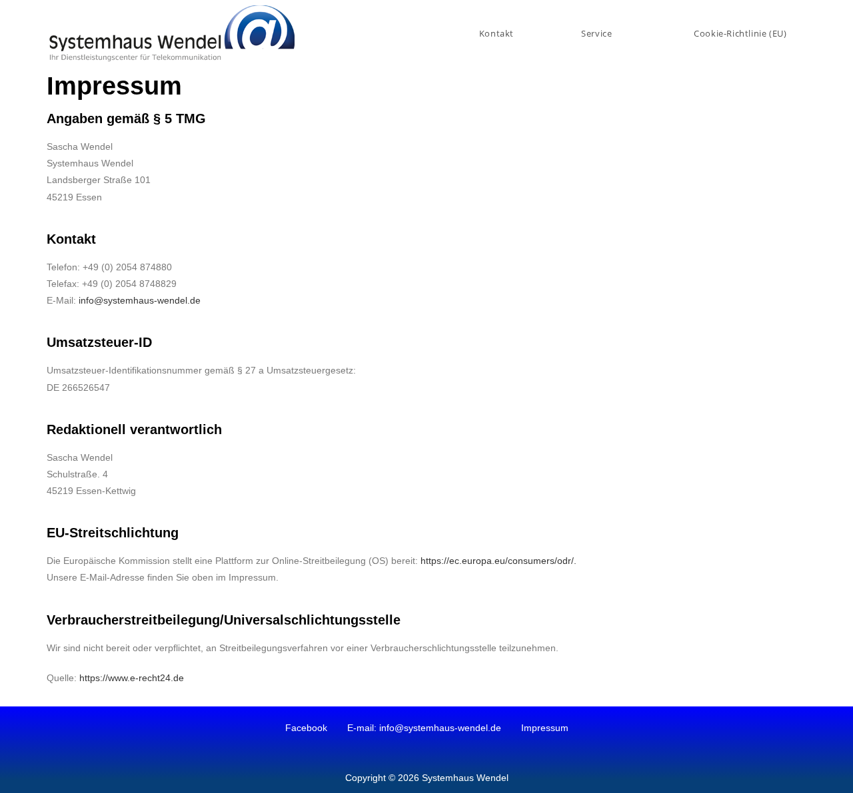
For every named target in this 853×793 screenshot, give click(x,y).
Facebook (306, 727)
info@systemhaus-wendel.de (140, 300)
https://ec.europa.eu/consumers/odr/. (498, 560)
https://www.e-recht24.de (131, 677)
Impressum (544, 727)
